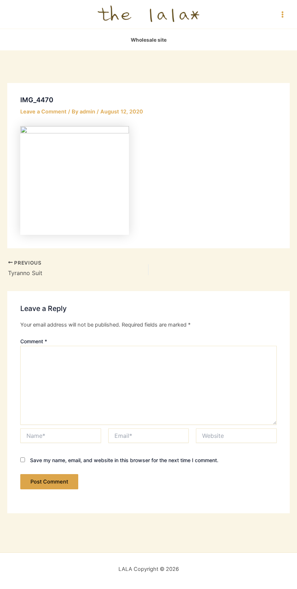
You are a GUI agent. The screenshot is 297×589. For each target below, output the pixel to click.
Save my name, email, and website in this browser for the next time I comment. (124, 460)
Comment (33, 341)
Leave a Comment (43, 111)
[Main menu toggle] (282, 14)
